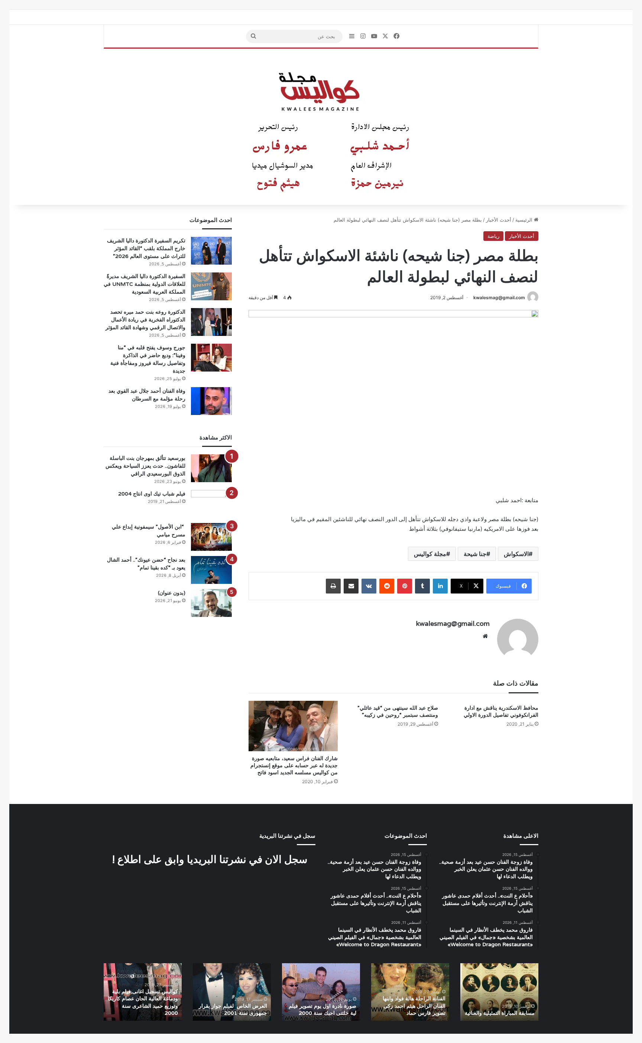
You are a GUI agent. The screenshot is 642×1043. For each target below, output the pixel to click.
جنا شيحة (475, 554)
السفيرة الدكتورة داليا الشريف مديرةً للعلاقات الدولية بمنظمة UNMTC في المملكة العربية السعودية (144, 284)
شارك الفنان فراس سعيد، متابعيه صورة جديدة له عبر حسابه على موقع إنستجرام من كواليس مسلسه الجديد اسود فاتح (294, 765)
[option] (499, 992)
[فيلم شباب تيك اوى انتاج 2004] (211, 504)
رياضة (493, 236)
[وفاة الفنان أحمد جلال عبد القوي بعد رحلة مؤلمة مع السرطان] (211, 401)
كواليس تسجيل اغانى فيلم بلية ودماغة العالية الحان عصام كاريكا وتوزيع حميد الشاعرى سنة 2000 (143, 1002)
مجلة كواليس (430, 554)
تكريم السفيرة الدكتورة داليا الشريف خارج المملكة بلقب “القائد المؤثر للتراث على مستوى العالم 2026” (146, 248)
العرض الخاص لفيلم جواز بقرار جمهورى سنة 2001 (232, 1010)
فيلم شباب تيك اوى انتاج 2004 (151, 493)
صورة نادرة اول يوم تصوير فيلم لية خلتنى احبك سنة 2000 (322, 1010)
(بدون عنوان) (171, 592)
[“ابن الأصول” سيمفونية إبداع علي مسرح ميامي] (211, 537)
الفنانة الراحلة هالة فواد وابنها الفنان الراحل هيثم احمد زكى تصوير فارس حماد (414, 1005)
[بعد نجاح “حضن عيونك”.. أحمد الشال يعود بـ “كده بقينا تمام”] (211, 570)
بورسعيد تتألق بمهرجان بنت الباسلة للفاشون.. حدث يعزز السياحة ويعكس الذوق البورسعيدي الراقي (145, 466)
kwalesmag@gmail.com (499, 297)
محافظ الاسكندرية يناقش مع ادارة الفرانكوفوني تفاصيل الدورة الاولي (501, 711)
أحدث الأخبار (498, 220)
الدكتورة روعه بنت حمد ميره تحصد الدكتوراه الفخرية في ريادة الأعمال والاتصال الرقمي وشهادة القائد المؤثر (145, 319)
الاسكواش (516, 554)
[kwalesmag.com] (321, 126)
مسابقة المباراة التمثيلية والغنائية (500, 1013)
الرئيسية (524, 220)
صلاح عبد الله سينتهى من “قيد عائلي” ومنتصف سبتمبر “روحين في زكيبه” (397, 711)
